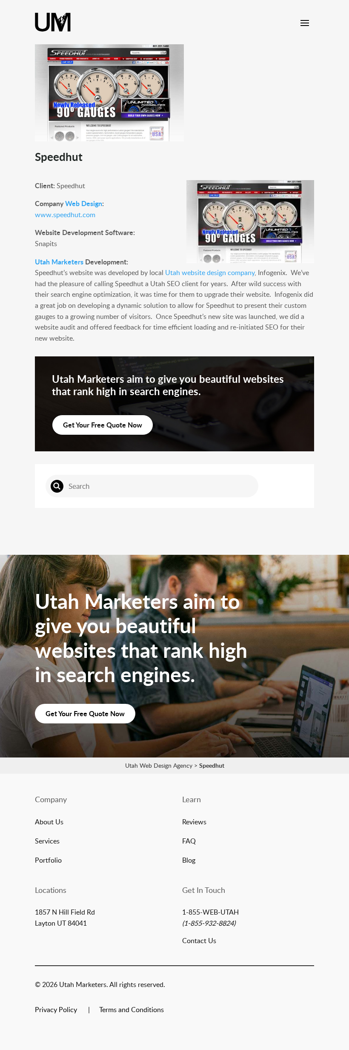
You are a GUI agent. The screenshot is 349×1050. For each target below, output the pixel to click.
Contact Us (199, 940)
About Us (49, 822)
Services (47, 842)
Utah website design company (209, 272)
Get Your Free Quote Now (102, 425)
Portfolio (48, 861)
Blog (188, 861)
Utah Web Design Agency (158, 765)
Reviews (194, 822)
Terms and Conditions (131, 1010)
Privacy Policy (56, 1010)
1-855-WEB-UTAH (210, 912)
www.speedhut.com (65, 214)
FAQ (189, 842)
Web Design (83, 203)
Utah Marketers (59, 262)
